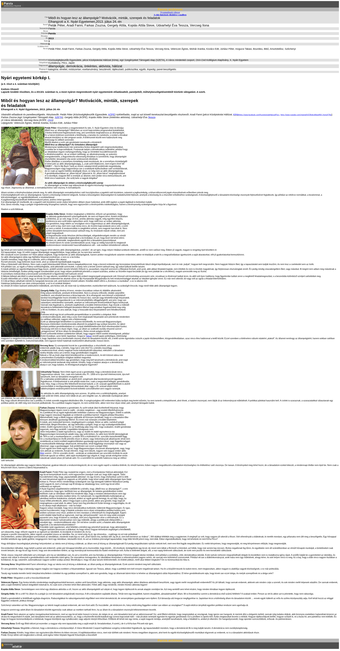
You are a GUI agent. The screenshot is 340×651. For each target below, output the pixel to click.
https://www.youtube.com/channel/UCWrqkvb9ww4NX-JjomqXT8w (305, 115)
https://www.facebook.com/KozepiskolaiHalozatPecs (259, 115)
